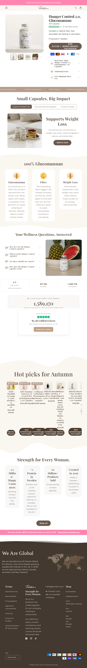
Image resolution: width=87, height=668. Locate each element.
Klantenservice (11, 592)
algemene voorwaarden (10, 607)
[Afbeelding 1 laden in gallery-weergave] (14, 57)
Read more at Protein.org (68, 532)
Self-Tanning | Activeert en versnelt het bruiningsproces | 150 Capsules (26, 396)
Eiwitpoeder (71, 592)
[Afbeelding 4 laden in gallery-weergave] (35, 57)
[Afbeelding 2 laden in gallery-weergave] (21, 57)
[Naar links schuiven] (7, 57)
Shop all (44, 523)
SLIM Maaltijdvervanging (74, 602)
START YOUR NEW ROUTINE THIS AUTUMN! (43, 3)
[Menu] (6, 8)
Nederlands (12, 657)
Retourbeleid (10, 596)
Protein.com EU (39, 665)
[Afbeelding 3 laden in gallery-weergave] (28, 57)
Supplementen (72, 596)
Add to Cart (62, 143)
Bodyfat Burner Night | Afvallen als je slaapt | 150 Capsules (51, 394)
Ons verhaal (69, 610)
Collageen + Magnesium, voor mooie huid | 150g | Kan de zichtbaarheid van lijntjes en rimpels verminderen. (60, 408)
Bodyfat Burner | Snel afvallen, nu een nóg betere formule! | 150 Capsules (76, 395)
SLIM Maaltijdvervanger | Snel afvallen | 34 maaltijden (11, 399)
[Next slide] (84, 409)
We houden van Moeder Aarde (69, 621)
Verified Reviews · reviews (12, 627)
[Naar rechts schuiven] (41, 57)
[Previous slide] (2, 409)
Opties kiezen (11, 433)
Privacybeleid (11, 601)
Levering (9, 613)
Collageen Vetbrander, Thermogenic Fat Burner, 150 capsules (39, 396)
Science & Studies (9, 619)
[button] (76, 8)
